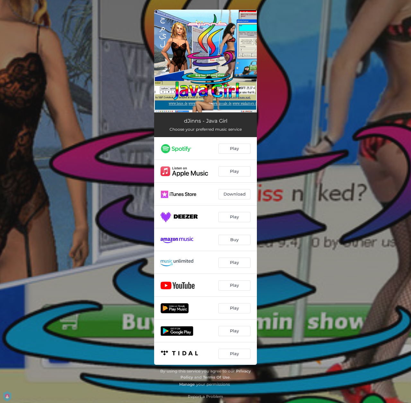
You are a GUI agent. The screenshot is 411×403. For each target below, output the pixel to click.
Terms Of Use (216, 377)
